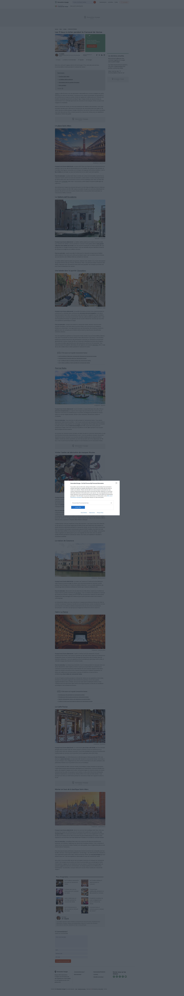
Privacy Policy (100, 512)
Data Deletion (84, 512)
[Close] (117, 483)
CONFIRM (78, 507)
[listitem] (92, 503)
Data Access (92, 512)
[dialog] (92, 498)
